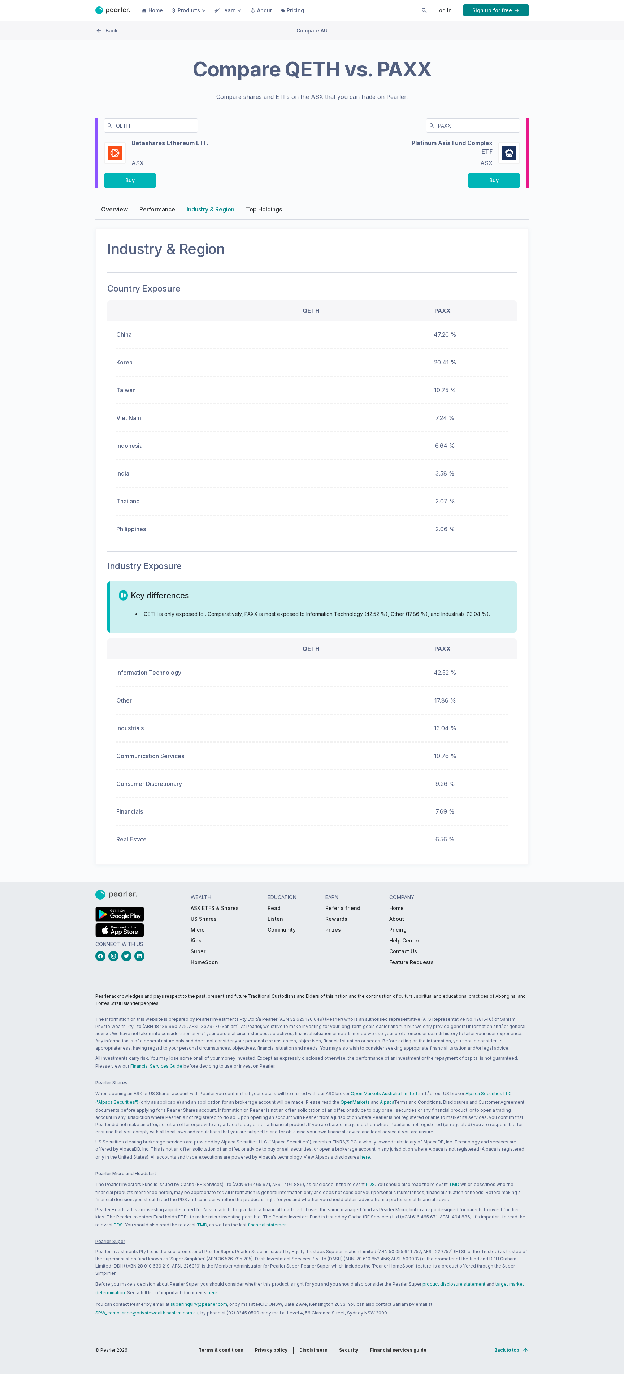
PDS (370, 1184)
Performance (157, 209)
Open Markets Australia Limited (384, 1093)
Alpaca (387, 1102)
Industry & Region (210, 209)
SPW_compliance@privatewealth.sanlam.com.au (146, 1313)
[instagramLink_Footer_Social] (114, 956)
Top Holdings (264, 209)
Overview (114, 209)
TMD (454, 1184)
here (365, 1157)
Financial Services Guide (156, 1066)
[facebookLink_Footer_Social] (101, 956)
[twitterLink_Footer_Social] (127, 956)
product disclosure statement (453, 1284)
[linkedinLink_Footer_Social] (140, 956)
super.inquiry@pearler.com (198, 1304)
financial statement (268, 1225)
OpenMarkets (355, 1102)
